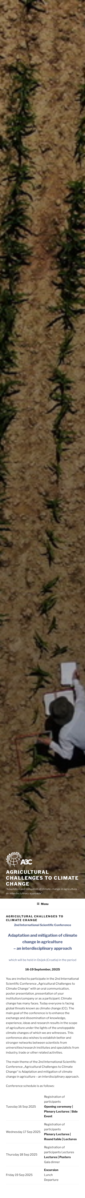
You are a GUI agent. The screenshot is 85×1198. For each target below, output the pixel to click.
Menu (44, 904)
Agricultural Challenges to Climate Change (42, 878)
